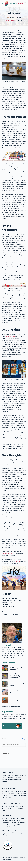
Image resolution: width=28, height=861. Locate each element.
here (16, 831)
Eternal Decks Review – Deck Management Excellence (17, 668)
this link (17, 561)
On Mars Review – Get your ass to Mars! (17, 700)
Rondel (5, 614)
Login (24, 739)
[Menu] (2, 3)
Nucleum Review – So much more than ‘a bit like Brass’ (18, 684)
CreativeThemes (7, 859)
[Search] (25, 3)
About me (5, 797)
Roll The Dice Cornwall (9, 821)
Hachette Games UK (8, 553)
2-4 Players (14, 614)
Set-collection (7, 618)
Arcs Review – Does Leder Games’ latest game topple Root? (18, 676)
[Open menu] (3, 708)
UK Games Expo (10, 336)
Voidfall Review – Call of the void (17, 692)
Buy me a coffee (9, 726)
